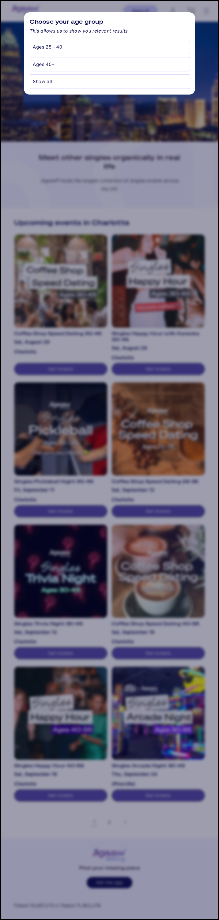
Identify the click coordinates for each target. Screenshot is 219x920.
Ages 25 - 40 (47, 47)
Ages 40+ (44, 64)
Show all (42, 81)
